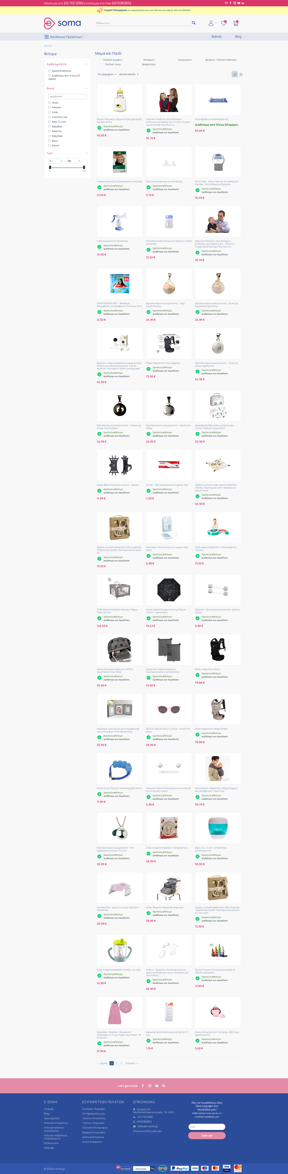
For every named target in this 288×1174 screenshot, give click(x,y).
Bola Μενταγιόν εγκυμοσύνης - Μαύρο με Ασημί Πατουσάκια (119, 427)
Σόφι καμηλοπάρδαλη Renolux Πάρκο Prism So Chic (117, 611)
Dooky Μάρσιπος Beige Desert (211, 728)
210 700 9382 (74, 3)
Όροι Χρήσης (52, 1118)
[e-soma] (62, 23)
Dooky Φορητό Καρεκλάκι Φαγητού (165, 907)
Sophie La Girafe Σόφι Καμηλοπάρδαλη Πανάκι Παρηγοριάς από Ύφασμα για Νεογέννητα (216, 488)
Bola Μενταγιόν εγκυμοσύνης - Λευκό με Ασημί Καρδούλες (216, 364)
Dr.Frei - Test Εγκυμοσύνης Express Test (167, 485)
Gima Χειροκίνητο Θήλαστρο (112, 241)
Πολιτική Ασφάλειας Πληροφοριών (56, 1137)
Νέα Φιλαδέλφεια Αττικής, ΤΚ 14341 (153, 1112)
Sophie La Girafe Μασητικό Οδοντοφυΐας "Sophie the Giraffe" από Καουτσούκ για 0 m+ (119, 550)
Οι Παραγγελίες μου (93, 1113)
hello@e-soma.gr (148, 1126)
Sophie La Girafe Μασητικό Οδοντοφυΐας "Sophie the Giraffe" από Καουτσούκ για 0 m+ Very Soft (217, 910)
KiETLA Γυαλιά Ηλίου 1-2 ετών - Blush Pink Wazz (168, 730)
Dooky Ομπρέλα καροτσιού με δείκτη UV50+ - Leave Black (166, 611)
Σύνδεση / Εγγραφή (93, 1109)
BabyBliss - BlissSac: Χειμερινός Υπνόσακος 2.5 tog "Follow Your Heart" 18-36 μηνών (119, 1035)
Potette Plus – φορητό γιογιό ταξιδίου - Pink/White (118, 909)
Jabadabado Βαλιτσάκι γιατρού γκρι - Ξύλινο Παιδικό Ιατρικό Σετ (215, 427)
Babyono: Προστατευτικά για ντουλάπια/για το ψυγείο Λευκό (168, 790)
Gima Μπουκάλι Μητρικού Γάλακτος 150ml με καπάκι (169, 242)
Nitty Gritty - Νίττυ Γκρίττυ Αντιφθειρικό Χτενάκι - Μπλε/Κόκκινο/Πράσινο (216, 183)
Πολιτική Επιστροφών (95, 1127)
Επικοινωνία (51, 1143)
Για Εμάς (49, 1109)
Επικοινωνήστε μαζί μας (147, 1131)
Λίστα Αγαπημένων (93, 1137)
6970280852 (121, 3)
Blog (46, 1113)
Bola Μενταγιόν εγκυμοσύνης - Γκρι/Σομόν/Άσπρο (165, 305)
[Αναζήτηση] (193, 23)
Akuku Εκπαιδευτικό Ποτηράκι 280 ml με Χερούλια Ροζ (217, 1033)
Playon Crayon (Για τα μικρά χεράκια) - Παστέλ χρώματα (216, 971)
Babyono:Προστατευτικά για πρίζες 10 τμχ (167, 1033)
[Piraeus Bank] (144, 1172)
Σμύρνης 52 (144, 1109)
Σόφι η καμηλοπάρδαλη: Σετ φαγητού (166, 847)
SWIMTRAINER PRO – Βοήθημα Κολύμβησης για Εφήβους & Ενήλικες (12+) (119, 305)
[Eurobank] (124, 1172)
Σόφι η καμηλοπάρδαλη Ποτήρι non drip (118, 969)
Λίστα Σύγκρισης (92, 1141)
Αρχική (48, 45)
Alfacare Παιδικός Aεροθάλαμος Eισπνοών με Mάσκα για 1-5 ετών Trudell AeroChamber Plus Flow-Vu (167, 122)
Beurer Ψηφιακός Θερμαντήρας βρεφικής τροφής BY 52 (119, 121)
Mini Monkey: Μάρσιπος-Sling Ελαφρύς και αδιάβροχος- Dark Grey (216, 790)
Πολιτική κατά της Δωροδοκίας (54, 1129)
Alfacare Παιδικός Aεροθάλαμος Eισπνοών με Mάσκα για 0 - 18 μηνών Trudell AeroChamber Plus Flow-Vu (215, 244)
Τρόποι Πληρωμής (93, 1123)
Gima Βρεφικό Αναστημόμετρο (211, 119)
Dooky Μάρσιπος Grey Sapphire (163, 363)
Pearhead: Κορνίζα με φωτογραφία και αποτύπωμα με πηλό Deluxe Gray (118, 730)
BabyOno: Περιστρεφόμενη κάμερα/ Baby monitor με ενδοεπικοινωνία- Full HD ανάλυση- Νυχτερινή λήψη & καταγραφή (119, 366)
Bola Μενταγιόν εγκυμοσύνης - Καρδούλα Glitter (168, 427)
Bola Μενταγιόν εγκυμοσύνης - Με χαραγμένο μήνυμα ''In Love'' (115, 849)
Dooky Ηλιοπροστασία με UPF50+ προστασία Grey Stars (115, 671)
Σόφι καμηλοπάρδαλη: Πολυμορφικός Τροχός (216, 549)
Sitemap (49, 1147)
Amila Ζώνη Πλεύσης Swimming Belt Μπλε (119, 788)
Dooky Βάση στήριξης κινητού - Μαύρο (118, 485)
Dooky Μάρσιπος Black (207, 669)
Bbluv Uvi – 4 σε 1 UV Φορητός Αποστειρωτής (211, 849)
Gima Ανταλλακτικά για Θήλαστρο (164, 181)
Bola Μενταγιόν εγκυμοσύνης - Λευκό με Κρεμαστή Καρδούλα (216, 305)
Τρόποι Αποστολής (94, 1118)
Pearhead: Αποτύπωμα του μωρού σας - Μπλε (168, 549)
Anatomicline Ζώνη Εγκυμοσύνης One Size (119, 181)
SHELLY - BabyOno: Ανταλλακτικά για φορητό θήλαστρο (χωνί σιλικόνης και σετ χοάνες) (167, 972)
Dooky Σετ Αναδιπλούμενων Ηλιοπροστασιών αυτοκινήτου (163, 671)
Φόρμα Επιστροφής (93, 1132)
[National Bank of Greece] (163, 1172)
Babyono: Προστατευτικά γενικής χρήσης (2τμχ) (217, 611)
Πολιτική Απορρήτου (56, 1123)
